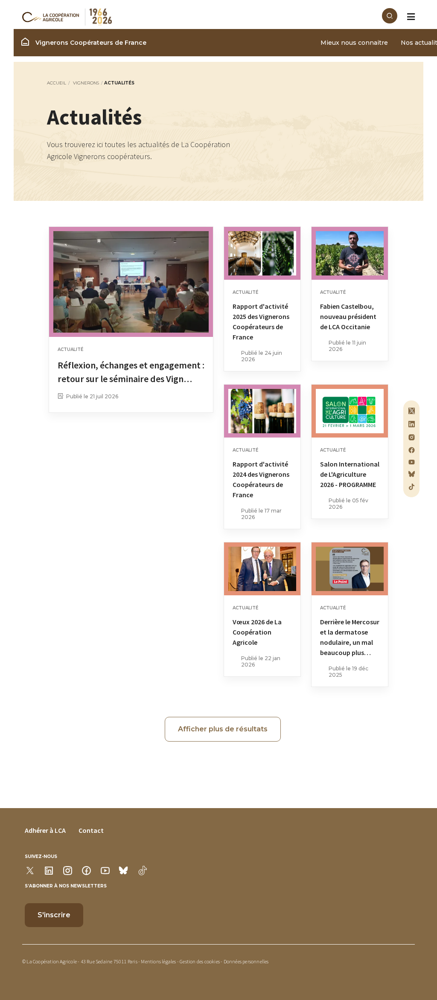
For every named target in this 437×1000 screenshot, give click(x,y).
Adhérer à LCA (45, 830)
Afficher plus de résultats (223, 729)
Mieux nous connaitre (354, 42)
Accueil (56, 83)
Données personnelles (246, 961)
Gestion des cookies (200, 961)
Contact (91, 830)
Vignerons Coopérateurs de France (90, 42)
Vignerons (86, 83)
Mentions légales (158, 961)
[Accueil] (202, 17)
